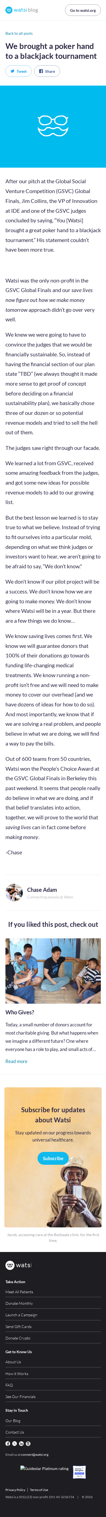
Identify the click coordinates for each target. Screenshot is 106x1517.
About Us (13, 1361)
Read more (16, 1061)
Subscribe (53, 1158)
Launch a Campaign (21, 1314)
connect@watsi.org (34, 1454)
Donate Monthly (19, 1303)
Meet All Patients (19, 1291)
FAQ (9, 1385)
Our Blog (12, 1420)
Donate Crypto (17, 1338)
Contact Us (14, 1432)
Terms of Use (39, 1490)
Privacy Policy (15, 1490)
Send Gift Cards (18, 1326)
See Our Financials (20, 1396)
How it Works (16, 1373)
